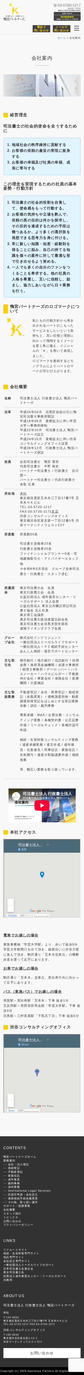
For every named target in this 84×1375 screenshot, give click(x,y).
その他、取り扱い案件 (23, 1202)
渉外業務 (14, 1186)
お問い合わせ (12, 1221)
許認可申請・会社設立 (23, 1194)
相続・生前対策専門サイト (21, 1253)
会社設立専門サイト (16, 1260)
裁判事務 (14, 1183)
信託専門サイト (13, 1257)
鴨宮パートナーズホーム (19, 1156)
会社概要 (9, 1209)
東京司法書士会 (13, 1272)
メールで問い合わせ (61, 28)
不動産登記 (15, 1171)
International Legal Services (29, 1190)
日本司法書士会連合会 (18, 1268)
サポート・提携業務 (16, 1205)
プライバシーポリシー (18, 1224)
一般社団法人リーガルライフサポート (28, 1264)
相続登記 (14, 1167)
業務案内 (9, 1160)
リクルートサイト (15, 1249)
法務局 (7, 1279)
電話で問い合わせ (41, 28)
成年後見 (14, 1179)
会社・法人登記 (18, 1164)
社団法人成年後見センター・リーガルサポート (34, 1276)
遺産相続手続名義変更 (23, 1198)
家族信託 (14, 1175)
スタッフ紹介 (12, 1213)
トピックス (10, 1217)
